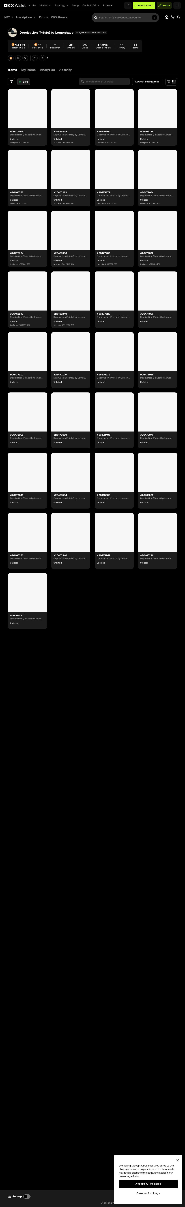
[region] (148, 1179)
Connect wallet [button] (144, 5)
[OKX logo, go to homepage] (15, 5)
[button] (128, 5)
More (106, 5)
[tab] (28, 70)
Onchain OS (89, 5)
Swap (75, 5)
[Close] (178, 1160)
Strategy (60, 5)
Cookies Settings (148, 1193)
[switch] (27, 1196)
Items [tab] (12, 70)
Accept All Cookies (148, 1183)
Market (44, 5)
